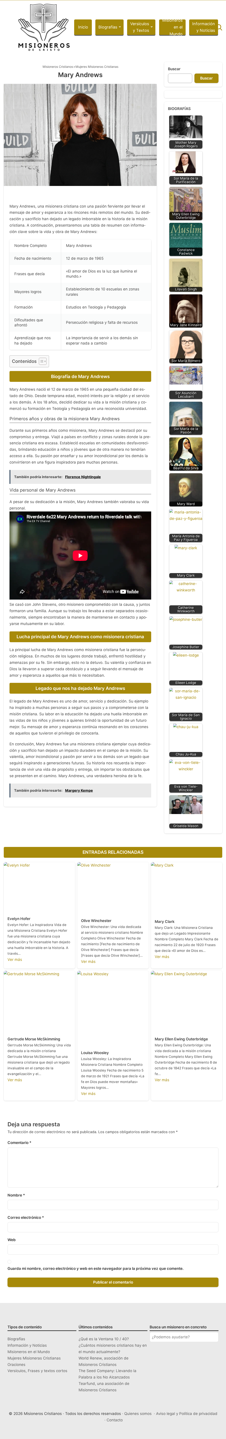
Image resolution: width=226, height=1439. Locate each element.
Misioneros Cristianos (58, 66)
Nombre (16, 1195)
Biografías (107, 27)
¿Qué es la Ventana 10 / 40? (104, 1339)
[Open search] (219, 27)
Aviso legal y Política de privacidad (186, 1413)
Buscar (174, 69)
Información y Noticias (203, 27)
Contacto (115, 1420)
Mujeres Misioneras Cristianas (96, 66)
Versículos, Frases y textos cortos (37, 1371)
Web (12, 1240)
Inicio (83, 27)
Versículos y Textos (139, 27)
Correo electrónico (26, 1217)
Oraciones (16, 1364)
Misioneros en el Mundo (172, 27)
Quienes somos (138, 1413)
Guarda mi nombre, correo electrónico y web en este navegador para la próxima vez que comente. (96, 1268)
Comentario (19, 1142)
